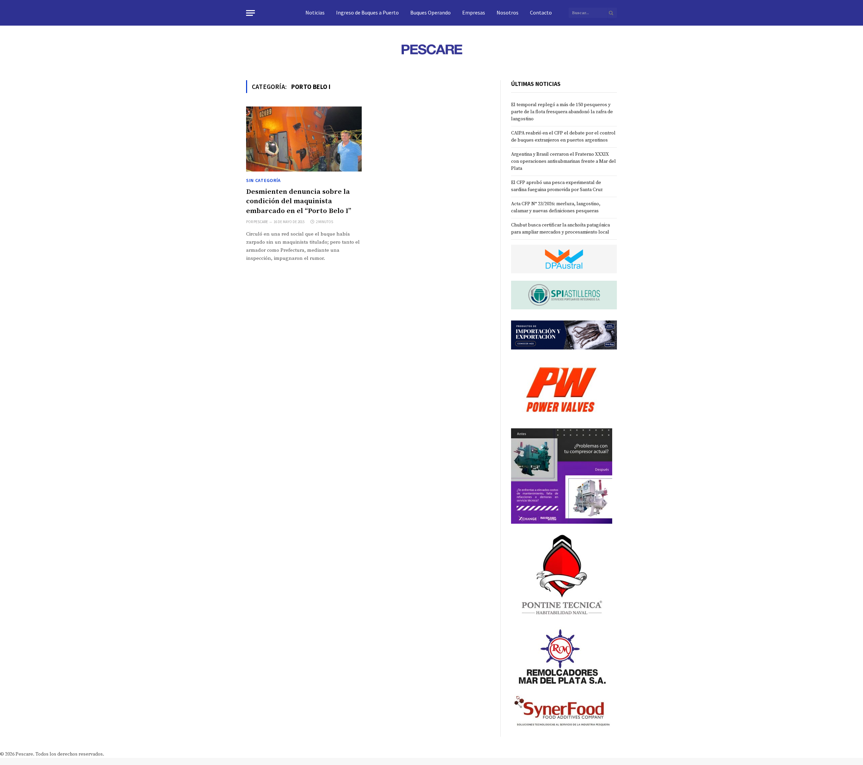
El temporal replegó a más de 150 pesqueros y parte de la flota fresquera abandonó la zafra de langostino (562, 112)
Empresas (473, 12)
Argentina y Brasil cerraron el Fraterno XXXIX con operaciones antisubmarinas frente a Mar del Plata (563, 161)
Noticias (315, 12)
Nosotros (507, 12)
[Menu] (250, 13)
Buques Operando (430, 12)
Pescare (261, 221)
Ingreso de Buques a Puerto (367, 12)
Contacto (541, 12)
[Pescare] (431, 49)
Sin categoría (263, 180)
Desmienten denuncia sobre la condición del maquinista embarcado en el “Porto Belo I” (298, 201)
